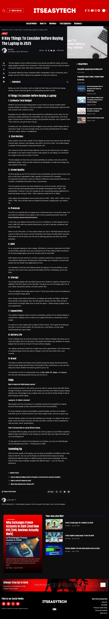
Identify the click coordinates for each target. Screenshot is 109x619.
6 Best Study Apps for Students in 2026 (79, 522)
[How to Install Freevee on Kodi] (81, 120)
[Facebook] (85, 10)
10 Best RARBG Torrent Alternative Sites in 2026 (82, 548)
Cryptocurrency (11, 519)
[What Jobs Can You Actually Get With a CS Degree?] (81, 111)
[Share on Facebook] (46, 50)
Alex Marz (11, 49)
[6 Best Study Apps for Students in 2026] (54, 524)
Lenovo (64, 372)
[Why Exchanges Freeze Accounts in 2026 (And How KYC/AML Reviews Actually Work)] (23, 547)
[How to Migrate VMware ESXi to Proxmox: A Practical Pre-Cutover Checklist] (81, 100)
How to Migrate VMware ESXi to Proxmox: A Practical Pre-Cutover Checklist (35, 477)
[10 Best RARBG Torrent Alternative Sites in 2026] (54, 550)
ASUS (47, 372)
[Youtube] (18, 604)
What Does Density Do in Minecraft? (22, 484)
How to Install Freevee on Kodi (21, 480)
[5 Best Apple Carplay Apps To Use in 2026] (54, 537)
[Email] (51, 50)
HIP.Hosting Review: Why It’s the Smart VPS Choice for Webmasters (95, 88)
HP (51, 372)
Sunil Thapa (9, 567)
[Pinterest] (98, 10)
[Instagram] (95, 10)
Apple (55, 372)
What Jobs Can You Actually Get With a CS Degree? (94, 110)
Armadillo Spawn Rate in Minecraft (89, 69)
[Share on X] (49, 50)
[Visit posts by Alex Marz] (4, 50)
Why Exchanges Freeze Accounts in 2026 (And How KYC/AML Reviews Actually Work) (22, 528)
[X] (88, 10)
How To (4, 33)
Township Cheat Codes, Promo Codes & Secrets (90, 78)
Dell (43, 372)
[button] (4, 10)
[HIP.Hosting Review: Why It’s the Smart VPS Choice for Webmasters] (81, 88)
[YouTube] (92, 10)
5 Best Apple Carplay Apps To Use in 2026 (79, 535)
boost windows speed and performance (22, 217)
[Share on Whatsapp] (60, 491)
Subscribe (103, 585)
